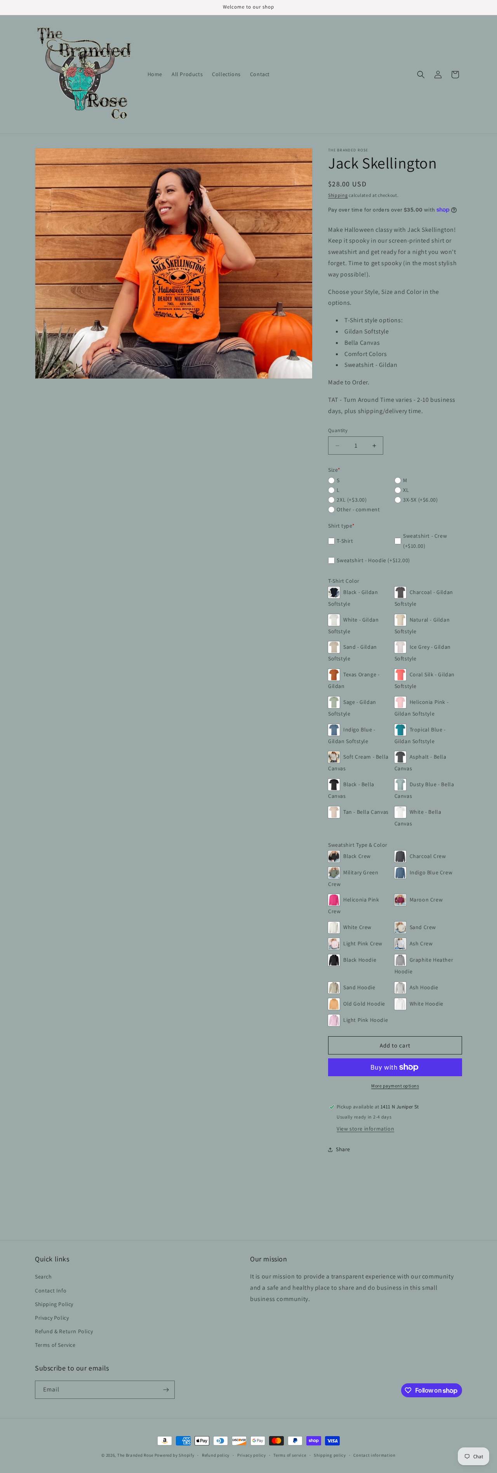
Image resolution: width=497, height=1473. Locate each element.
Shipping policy (330, 1455)
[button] (420, 74)
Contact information (374, 1455)
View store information (365, 1128)
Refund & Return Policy (64, 1331)
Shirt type (341, 525)
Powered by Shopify (175, 1455)
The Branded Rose (135, 1455)
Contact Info (50, 1290)
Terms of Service (55, 1344)
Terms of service (289, 1455)
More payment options (395, 1086)
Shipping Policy (54, 1304)
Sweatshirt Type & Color (358, 844)
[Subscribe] (165, 1390)
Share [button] (343, 1149)
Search (43, 1276)
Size (334, 469)
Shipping (338, 195)
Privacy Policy (52, 1317)
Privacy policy (251, 1455)
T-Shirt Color (344, 580)
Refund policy (215, 1455)
